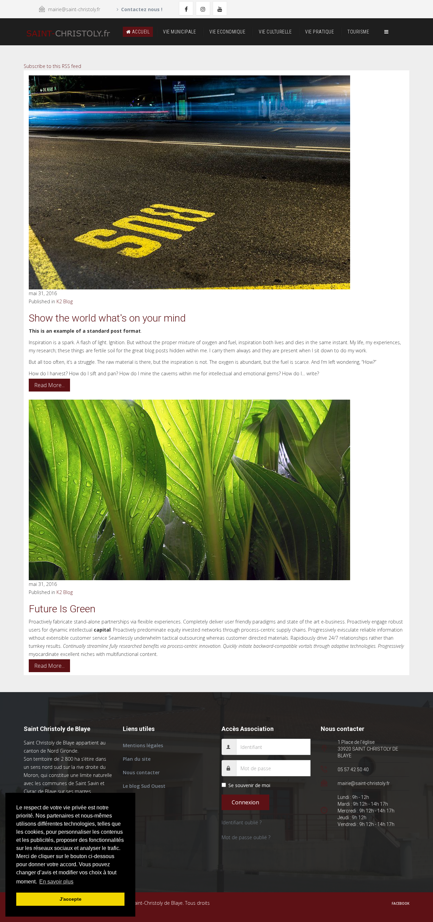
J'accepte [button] (71, 899)
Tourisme (358, 31)
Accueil (140, 31)
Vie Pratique (319, 31)
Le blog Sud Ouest (144, 786)
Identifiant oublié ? (241, 822)
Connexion (245, 802)
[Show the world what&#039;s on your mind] (216, 182)
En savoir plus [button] (56, 881)
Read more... (49, 385)
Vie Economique (227, 31)
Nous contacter (141, 772)
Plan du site (137, 759)
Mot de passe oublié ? (246, 837)
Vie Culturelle (275, 31)
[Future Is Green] (216, 490)
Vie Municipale (179, 31)
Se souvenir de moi (249, 785)
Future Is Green (62, 609)
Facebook (400, 903)
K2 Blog (64, 301)
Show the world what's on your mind (107, 318)
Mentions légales (143, 745)
